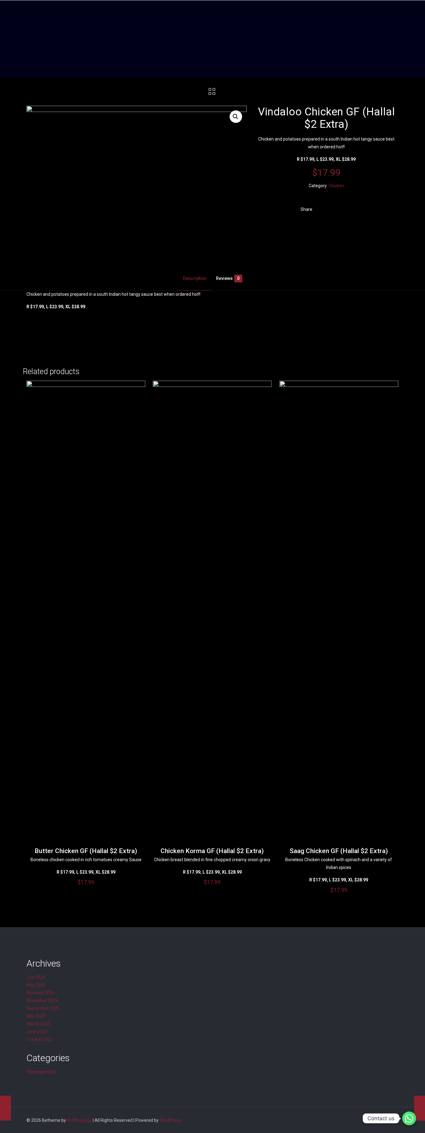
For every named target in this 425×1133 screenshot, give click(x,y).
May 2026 (36, 984)
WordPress (170, 1120)
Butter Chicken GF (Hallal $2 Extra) (86, 851)
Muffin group (79, 1120)
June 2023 (36, 1031)
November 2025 (42, 1000)
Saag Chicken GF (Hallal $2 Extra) (339, 851)
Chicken (336, 185)
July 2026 (35, 977)
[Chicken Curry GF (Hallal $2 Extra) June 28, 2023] (419, 1108)
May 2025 (36, 1016)
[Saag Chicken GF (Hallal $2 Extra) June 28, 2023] (5, 1108)
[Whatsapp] (409, 1118)
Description (195, 278)
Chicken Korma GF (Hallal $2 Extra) (212, 851)
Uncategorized (40, 1071)
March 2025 (38, 1023)
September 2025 (43, 1008)
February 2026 (40, 992)
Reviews (228, 278)
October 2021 (39, 1039)
